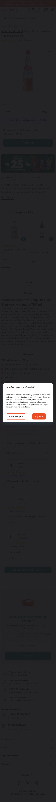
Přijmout (39, 416)
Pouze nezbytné (16, 416)
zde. (41, 404)
